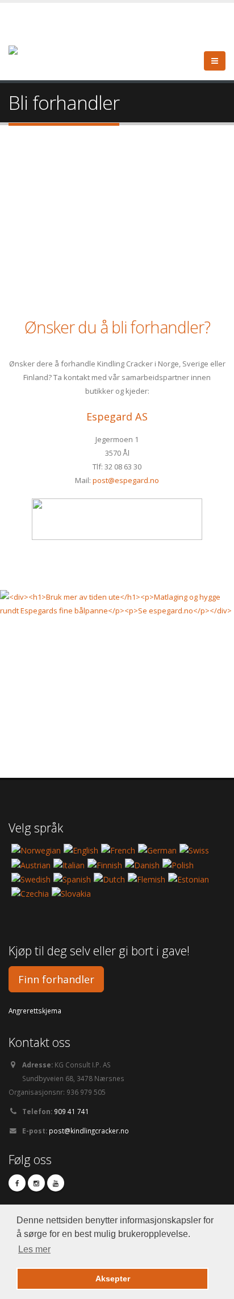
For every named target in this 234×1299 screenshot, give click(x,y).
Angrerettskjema (35, 1010)
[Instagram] (36, 1182)
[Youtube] (55, 1182)
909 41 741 (71, 1111)
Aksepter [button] (112, 1278)
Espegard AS (117, 416)
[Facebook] (17, 1182)
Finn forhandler (56, 979)
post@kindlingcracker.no (89, 1130)
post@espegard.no (126, 480)
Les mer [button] (34, 1249)
